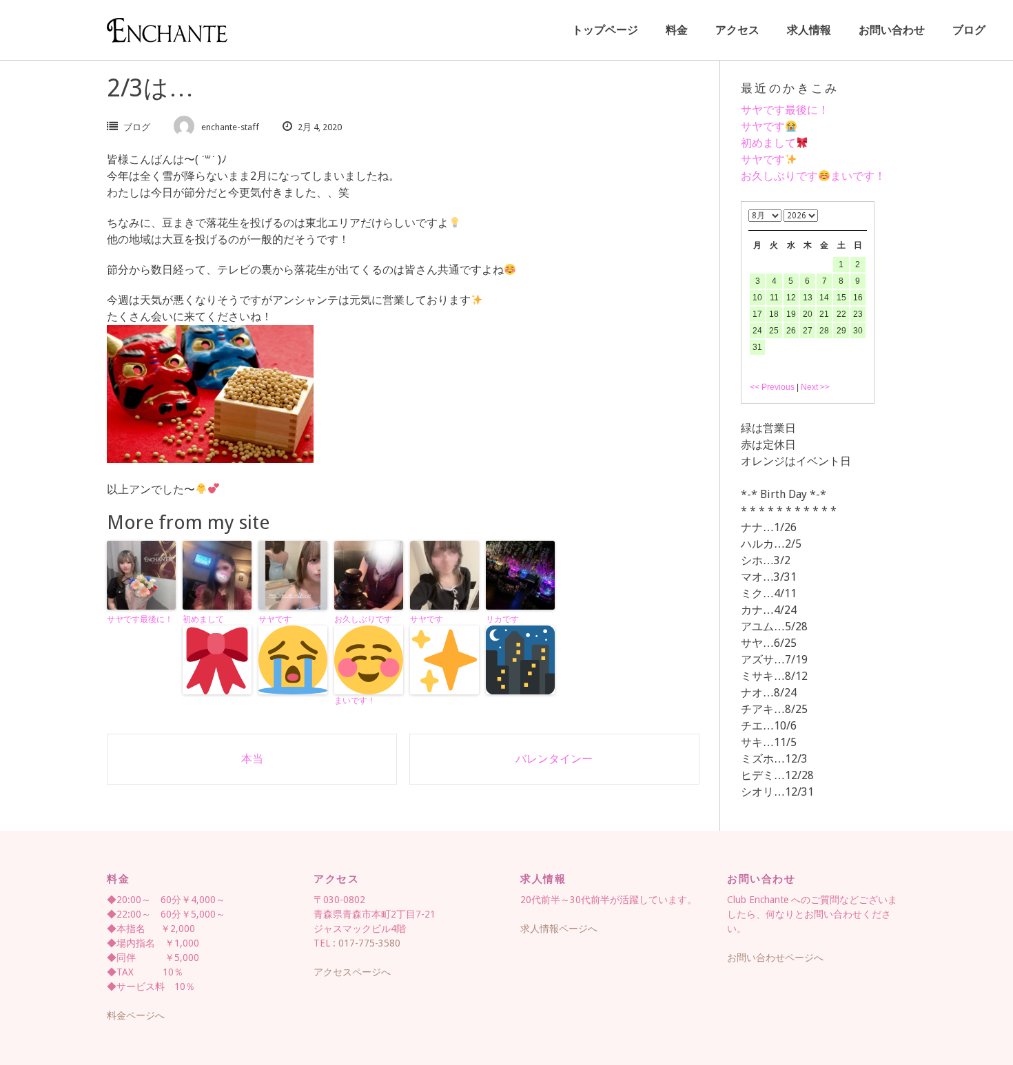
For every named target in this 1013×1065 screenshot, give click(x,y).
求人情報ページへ (558, 928)
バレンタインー (554, 758)
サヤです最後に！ (140, 619)
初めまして (203, 619)
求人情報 (809, 30)
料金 (677, 30)
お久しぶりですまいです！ (363, 659)
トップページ (605, 30)
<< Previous (772, 387)
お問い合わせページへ (775, 957)
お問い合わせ (892, 30)
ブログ (968, 30)
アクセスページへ (352, 972)
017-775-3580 (369, 943)
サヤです (274, 619)
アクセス (737, 30)
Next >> (815, 387)
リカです (502, 619)
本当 (252, 758)
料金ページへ (136, 1015)
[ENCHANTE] (167, 30)
